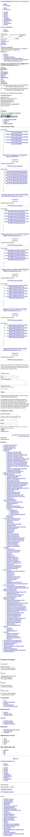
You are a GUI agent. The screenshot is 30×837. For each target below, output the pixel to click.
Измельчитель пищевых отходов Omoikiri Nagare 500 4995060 (15, 155)
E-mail (2, 377)
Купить (9, 165)
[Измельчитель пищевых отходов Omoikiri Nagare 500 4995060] (16, 132)
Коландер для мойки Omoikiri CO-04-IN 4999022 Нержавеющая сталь (15, 309)
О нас (5, 700)
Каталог (6, 13)
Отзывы (6, 24)
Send (2, 429)
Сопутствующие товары (10, 119)
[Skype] (14, 116)
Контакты (6, 21)
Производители (8, 20)
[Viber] (10, 116)
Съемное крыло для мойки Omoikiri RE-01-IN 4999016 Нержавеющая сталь (15, 270)
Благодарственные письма (11, 706)
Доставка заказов (8, 721)
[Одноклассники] (4, 116)
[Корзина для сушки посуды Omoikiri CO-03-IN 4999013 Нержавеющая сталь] (16, 211)
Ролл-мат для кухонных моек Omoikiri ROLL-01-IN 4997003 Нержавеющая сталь (15, 195)
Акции (5, 29)
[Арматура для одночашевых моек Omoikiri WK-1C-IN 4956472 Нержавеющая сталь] (15, 85)
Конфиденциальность (9, 723)
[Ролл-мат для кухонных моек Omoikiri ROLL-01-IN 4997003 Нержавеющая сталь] (16, 172)
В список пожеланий (16, 166)
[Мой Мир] (6, 116)
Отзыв (5, 122)
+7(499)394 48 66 (6, 789)
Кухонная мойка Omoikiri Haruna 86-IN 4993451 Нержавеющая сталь (15, 349)
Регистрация (7, 5)
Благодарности (8, 23)
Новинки (6, 31)
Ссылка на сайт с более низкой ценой (11, 417)
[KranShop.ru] (7, 1)
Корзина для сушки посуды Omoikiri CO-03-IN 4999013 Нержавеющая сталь (15, 234)
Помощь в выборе (8, 722)
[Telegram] (17, 116)
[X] (8, 116)
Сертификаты (7, 19)
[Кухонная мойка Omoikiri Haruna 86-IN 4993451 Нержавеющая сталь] (16, 326)
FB (4, 754)
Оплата (6, 16)
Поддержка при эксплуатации (12, 729)
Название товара (5, 413)
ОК (4, 752)
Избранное (3, 51)
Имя (2, 376)
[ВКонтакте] (1, 116)
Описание (6, 120)
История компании (9, 705)
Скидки (6, 14)
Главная (6, 12)
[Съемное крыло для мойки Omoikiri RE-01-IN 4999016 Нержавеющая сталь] (16, 251)
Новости (6, 703)
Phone (2, 423)
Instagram (6, 750)
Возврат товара (8, 713)
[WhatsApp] (12, 116)
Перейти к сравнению (6, 47)
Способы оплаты (8, 715)
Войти (5, 4)
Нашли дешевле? (8, 123)
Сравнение (3, 44)
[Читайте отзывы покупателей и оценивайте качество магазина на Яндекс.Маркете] (15, 759)
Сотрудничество (8, 731)
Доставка (6, 17)
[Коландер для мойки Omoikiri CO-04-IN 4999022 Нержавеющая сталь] (16, 286)
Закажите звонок (8, 792)
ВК (4, 751)
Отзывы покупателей (9, 702)
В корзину (3, 42)
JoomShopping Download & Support (23, 436)
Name (2, 420)
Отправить (4, 389)
